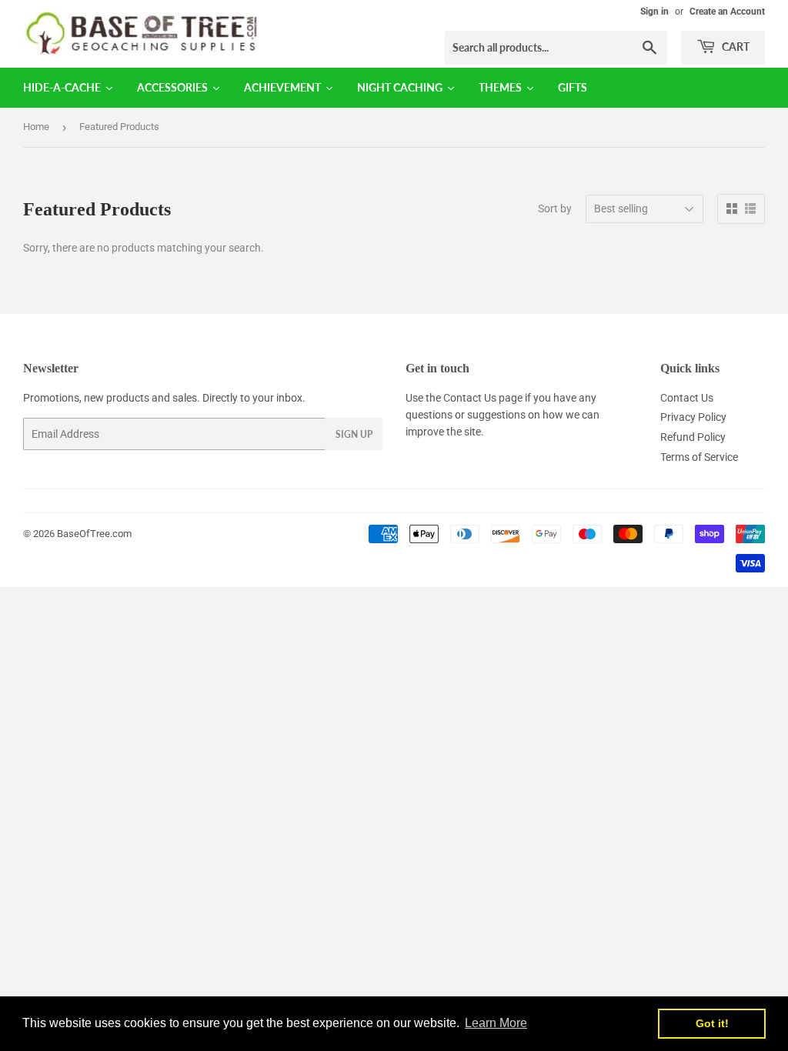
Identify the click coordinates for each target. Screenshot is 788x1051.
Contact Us (469, 398)
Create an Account (727, 11)
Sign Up (354, 434)
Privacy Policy (693, 417)
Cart (735, 46)
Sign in (654, 11)
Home (36, 126)
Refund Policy (693, 437)
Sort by (555, 208)
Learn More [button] (496, 1022)
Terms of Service (699, 457)
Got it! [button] (712, 1023)
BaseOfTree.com (94, 533)
